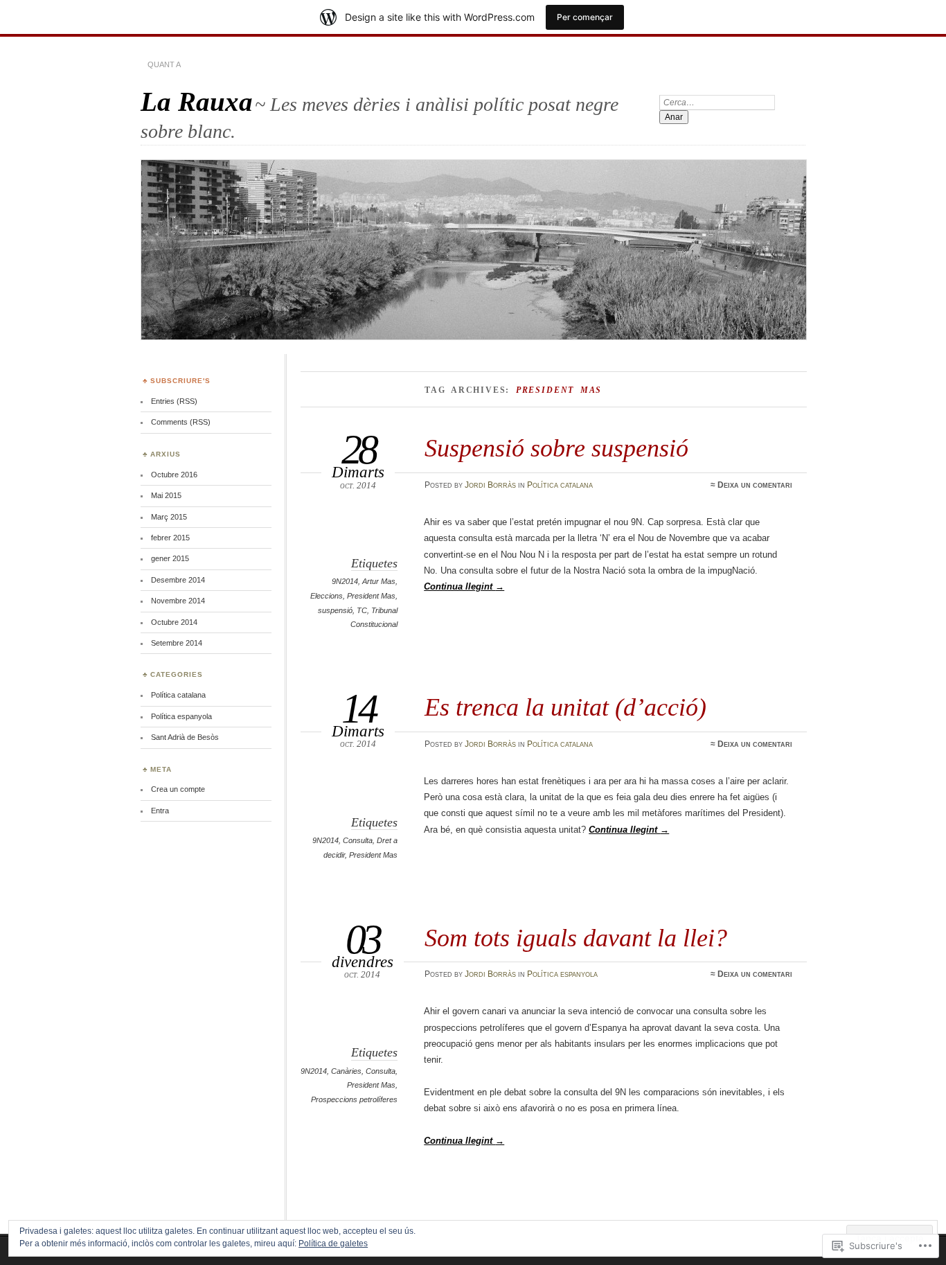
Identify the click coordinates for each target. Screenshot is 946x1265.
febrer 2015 (170, 537)
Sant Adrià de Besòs (185, 737)
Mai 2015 (166, 495)
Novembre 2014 (178, 600)
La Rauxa (197, 101)
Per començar (585, 17)
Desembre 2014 (178, 580)
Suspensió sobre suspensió (556, 448)
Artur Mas (378, 581)
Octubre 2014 (174, 622)
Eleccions (326, 596)
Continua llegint (464, 586)
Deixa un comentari (754, 485)
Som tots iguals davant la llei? (576, 937)
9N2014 (345, 581)
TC (362, 610)
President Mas (371, 596)
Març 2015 (169, 517)
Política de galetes (333, 1243)
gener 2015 (170, 558)
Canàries (346, 1071)
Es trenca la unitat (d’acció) (565, 707)
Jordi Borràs (490, 485)
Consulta (358, 840)
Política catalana (560, 485)
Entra (160, 810)
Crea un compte (178, 789)
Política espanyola (562, 974)
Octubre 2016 (174, 474)
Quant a (164, 64)
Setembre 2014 (176, 643)
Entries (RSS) (174, 401)
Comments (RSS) (181, 422)
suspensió (335, 610)
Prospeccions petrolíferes (354, 1099)
